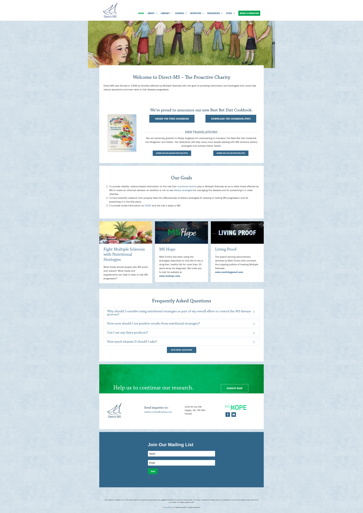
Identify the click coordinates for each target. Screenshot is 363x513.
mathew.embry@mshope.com (158, 411)
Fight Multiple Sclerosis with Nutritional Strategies (124, 254)
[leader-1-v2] (125, 222)
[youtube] (233, 414)
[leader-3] (237, 222)
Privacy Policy (167, 507)
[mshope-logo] (235, 406)
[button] (181, 313)
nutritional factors (187, 186)
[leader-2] (181, 222)
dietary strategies (183, 190)
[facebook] (227, 414)
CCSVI (148, 205)
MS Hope (167, 249)
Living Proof (226, 249)
